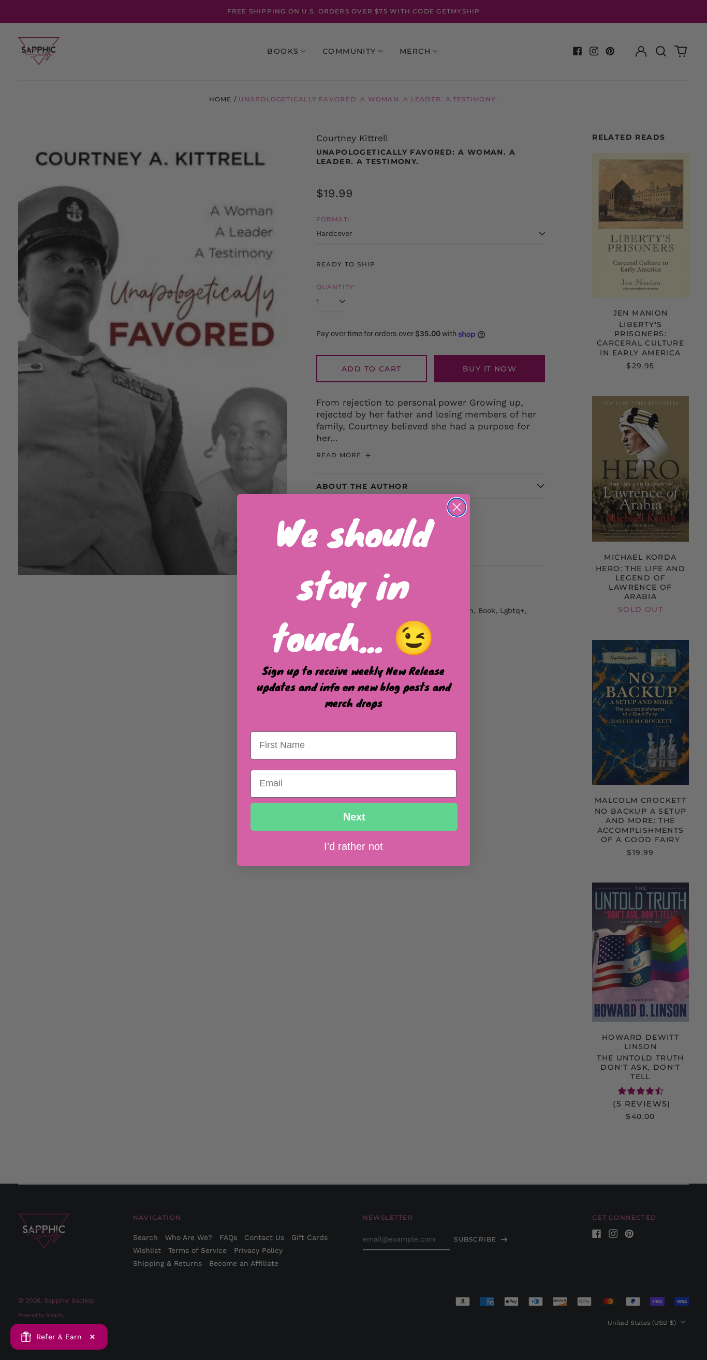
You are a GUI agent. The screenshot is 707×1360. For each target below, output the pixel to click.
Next (354, 817)
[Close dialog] (457, 507)
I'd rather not (353, 845)
